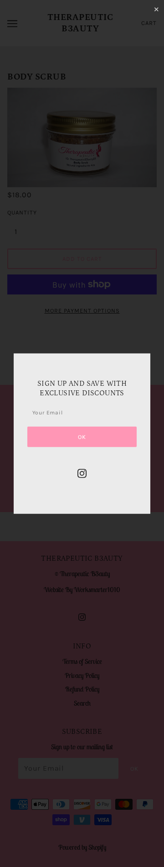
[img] (82, 473)
